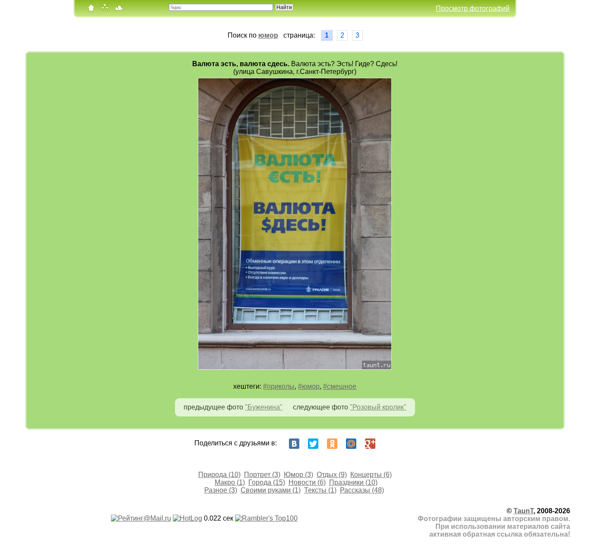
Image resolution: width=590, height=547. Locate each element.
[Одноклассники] (332, 443)
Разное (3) (220, 490)
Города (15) (266, 482)
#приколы (279, 386)
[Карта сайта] (105, 9)
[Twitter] (313, 443)
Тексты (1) (320, 490)
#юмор (309, 386)
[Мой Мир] (351, 443)
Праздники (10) (353, 482)
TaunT (523, 511)
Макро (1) (230, 482)
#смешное (339, 386)
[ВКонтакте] (294, 443)
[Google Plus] (370, 443)
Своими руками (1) (271, 490)
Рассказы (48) (362, 490)
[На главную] (91, 9)
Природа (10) (219, 474)
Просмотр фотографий (473, 8)
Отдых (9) (332, 474)
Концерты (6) (371, 474)
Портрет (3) (262, 474)
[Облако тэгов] (118, 9)
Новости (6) (307, 482)
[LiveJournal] (389, 443)
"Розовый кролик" (378, 407)
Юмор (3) (298, 474)
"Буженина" (263, 407)
